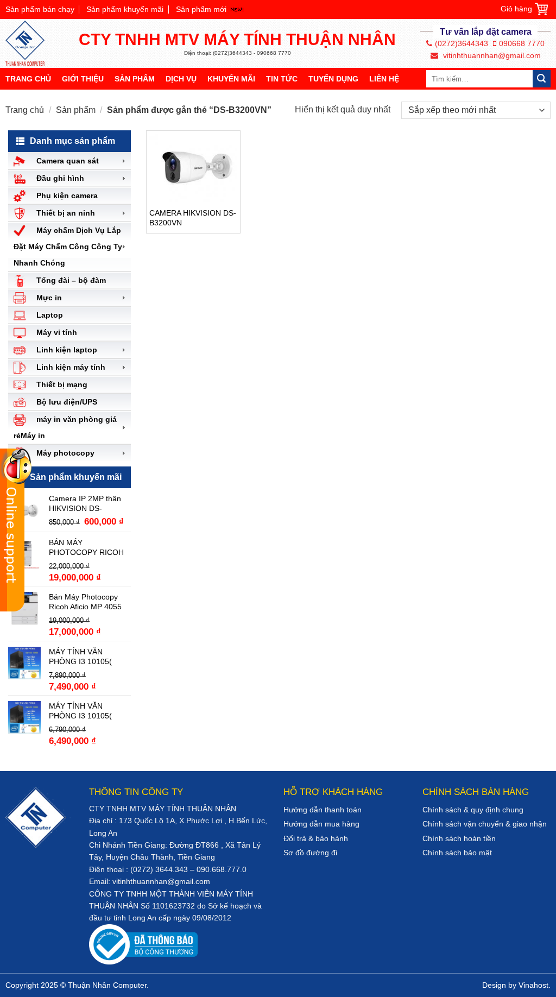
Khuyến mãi (231, 78)
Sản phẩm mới (201, 9)
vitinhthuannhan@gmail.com (491, 55)
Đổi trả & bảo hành (315, 838)
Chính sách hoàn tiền (459, 838)
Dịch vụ (181, 78)
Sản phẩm (135, 78)
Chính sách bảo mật (457, 852)
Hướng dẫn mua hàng (321, 823)
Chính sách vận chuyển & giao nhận (484, 823)
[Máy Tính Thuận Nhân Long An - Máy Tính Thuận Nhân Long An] (29, 43)
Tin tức (282, 78)
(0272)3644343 (461, 43)
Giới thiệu (83, 78)
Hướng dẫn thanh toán (322, 809)
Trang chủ (28, 78)
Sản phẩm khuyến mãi (124, 9)
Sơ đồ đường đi (310, 852)
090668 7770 (522, 43)
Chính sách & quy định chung (472, 809)
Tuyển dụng (333, 78)
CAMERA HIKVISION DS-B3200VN (192, 218)
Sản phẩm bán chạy (39, 9)
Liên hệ (384, 78)
